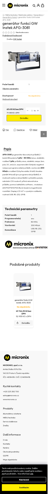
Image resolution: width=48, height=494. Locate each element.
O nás (5, 440)
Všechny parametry (10, 88)
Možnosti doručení (9, 99)
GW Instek (17, 39)
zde (31, 473)
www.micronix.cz (10, 399)
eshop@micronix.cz (11, 395)
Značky (6, 425)
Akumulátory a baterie (12, 413)
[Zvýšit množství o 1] (38, 110)
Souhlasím (24, 487)
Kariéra (6, 448)
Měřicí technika (9, 417)
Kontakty (6, 444)
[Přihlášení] (38, 5)
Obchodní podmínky (11, 452)
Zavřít (5, 132)
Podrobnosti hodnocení (12, 35)
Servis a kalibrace (10, 421)
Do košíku (24, 118)
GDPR (5, 455)
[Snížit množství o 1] (27, 110)
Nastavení (24, 479)
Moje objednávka (10, 459)
